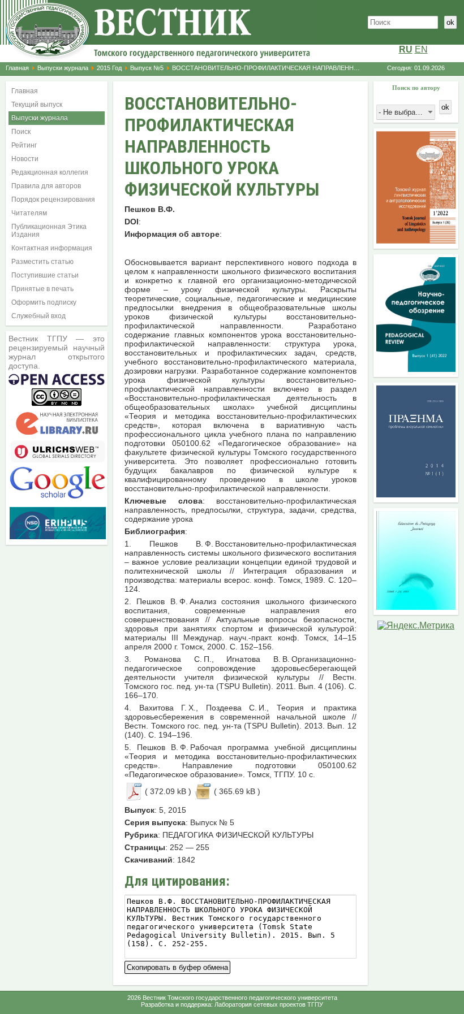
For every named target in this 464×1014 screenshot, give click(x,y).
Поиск (21, 132)
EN (421, 49)
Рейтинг (24, 145)
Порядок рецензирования (53, 199)
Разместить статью (42, 262)
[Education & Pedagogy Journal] (416, 607)
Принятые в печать (42, 289)
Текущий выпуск (36, 105)
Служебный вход (38, 316)
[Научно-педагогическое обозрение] (416, 369)
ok (450, 22)
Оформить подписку (43, 302)
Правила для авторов (46, 186)
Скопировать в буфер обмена (177, 966)
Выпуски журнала (62, 67)
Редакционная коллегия (49, 172)
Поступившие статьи (45, 275)
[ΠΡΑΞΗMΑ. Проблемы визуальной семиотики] (416, 494)
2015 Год (109, 67)
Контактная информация (51, 248)
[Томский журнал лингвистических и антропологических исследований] (416, 240)
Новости (24, 159)
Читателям (29, 213)
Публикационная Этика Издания (49, 231)
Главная (17, 67)
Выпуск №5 (147, 67)
